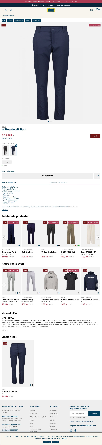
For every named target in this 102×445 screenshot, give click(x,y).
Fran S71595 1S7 (88, 252)
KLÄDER (10, 20)
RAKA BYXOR (36, 20)
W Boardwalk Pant (49, 252)
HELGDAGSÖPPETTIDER (10, 430)
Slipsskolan (53, 429)
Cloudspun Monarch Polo (70, 299)
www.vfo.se (72, 207)
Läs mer (64, 438)
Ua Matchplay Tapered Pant (27, 299)
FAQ (31, 426)
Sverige (90, 421)
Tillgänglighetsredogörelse (37, 417)
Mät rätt (52, 420)
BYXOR (28, 20)
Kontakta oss (54, 414)
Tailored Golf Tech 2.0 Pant (11, 299)
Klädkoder (53, 423)
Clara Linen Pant (9, 252)
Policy (32, 420)
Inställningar (47, 442)
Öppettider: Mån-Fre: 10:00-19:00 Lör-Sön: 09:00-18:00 (51, 5)
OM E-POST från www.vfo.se (35, 430)
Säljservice (33, 414)
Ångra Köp (53, 410)
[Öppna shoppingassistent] (10, 10)
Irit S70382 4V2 (68, 252)
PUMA (4, 127)
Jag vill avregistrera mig (77, 417)
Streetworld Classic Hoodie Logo (50, 299)
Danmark (78, 421)
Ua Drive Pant (27, 252)
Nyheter (32, 410)
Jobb (31, 423)
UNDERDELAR (19, 20)
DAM (3, 20)
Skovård (52, 426)
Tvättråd (52, 417)
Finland (84, 421)
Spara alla (55, 442)
